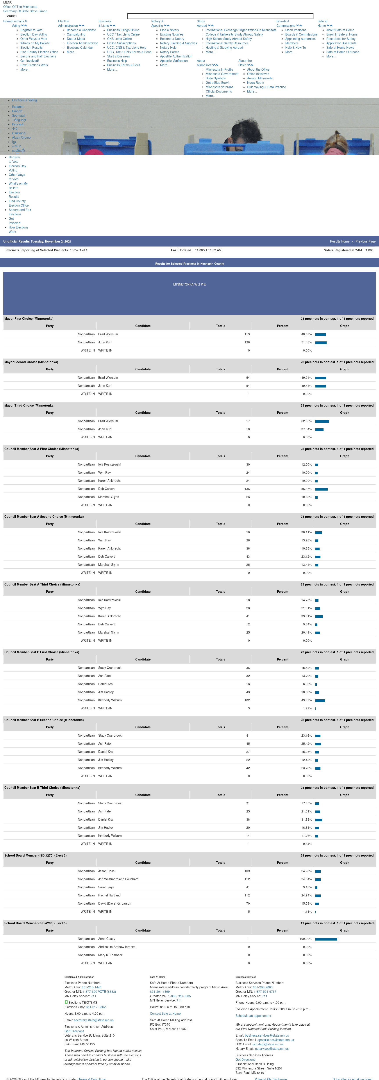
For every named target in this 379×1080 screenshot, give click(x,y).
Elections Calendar (80, 47)
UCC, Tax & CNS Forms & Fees (129, 52)
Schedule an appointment (253, 1015)
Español (17, 106)
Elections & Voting (19, 23)
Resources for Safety (341, 38)
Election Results (31, 47)
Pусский (17, 124)
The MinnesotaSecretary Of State (25, 8)
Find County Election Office (39, 52)
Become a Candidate (81, 30)
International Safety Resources (227, 43)
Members (292, 43)
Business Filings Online (123, 30)
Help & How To (295, 47)
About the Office (245, 62)
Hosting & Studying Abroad (224, 47)
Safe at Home (322, 23)
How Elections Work (34, 65)
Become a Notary (172, 38)
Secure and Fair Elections (38, 56)
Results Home (340, 241)
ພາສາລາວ (19, 133)
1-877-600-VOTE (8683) (99, 991)
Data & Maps (76, 38)
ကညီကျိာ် (18, 150)
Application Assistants (341, 43)
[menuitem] (35, 45)
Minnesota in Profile (219, 69)
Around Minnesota (260, 78)
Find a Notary (169, 30)
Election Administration (68, 23)
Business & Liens (104, 23)
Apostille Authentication (176, 56)
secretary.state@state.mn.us (93, 1020)
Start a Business (118, 56)
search (12, 15)
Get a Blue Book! (217, 82)
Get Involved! (29, 60)
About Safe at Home (340, 30)
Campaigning (76, 34)
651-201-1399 (160, 991)
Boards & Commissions (286, 23)
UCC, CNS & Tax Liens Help (126, 47)
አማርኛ (16, 146)
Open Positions (295, 30)
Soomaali (18, 115)
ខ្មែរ (14, 141)
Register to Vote (31, 30)
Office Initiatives (258, 73)
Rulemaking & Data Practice (266, 87)
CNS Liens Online (119, 38)
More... (25, 69)
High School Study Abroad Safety (229, 38)
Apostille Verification (174, 60)
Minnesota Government (222, 73)
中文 (15, 128)
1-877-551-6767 (265, 991)
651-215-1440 (92, 987)
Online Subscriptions (121, 43)
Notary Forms (169, 52)
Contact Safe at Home (165, 1013)
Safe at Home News (340, 47)
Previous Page (366, 241)
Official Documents (219, 91)
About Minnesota (204, 62)
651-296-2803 (263, 987)
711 (93, 996)
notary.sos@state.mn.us (271, 1048)
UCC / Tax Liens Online (123, 34)
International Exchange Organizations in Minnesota (241, 30)
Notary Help (168, 47)
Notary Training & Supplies (178, 43)
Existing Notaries (171, 34)
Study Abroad (202, 23)
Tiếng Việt (19, 120)
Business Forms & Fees (123, 65)
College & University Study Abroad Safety (234, 34)
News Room (255, 82)
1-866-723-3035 (179, 996)
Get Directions (74, 1031)
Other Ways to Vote (33, 38)
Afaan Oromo (21, 137)
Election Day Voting (33, 34)
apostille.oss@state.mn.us (275, 1039)
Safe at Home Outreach (342, 52)
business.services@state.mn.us (266, 1035)
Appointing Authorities (300, 38)
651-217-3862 (96, 1007)
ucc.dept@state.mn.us (268, 1044)
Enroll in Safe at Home (342, 34)
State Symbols (216, 78)
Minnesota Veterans (219, 87)
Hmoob (17, 111)
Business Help (117, 60)
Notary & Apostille (157, 23)
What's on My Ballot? (35, 43)
